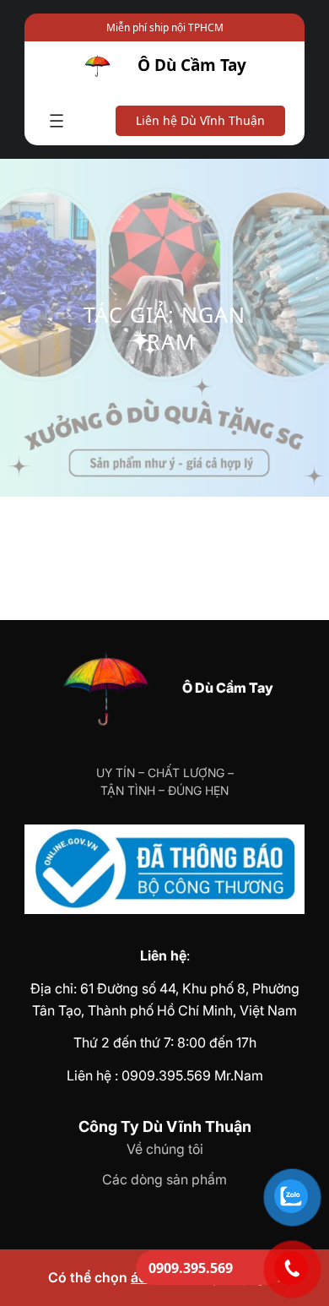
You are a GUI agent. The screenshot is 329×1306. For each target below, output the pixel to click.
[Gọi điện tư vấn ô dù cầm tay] (291, 1268)
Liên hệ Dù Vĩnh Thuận (200, 120)
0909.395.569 (190, 1268)
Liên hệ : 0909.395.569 (139, 1075)
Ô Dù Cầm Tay (192, 65)
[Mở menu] (56, 121)
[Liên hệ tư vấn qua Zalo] (291, 1196)
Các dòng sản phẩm (164, 1179)
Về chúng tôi (165, 1148)
